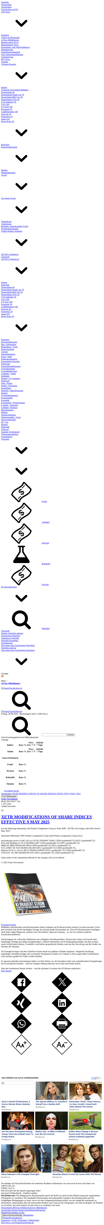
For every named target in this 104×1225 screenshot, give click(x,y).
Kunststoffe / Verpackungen (13, 403)
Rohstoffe (5, 427)
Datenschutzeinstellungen (12, 1215)
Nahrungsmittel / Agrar (11, 417)
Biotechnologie (7, 349)
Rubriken (5, 35)
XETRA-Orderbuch (9, 254)
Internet (4, 393)
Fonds (44, 501)
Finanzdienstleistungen (11, 366)
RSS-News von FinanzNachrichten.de (17, 1222)
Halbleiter (5, 376)
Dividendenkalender (9, 229)
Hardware (5, 381)
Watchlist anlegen (8, 648)
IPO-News (5, 59)
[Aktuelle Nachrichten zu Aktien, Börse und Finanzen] (11, 688)
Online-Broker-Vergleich (11, 231)
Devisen (45, 584)
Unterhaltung (6, 437)
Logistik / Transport (9, 405)
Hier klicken (6, 971)
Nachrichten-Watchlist (10, 636)
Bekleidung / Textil (9, 347)
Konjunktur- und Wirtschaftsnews (15, 47)
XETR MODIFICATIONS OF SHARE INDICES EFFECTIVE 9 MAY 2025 (46, 819)
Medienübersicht (8, 173)
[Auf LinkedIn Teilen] (62, 1012)
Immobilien (6, 388)
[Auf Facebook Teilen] (21, 991)
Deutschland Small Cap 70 (12, 95)
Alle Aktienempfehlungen (12, 54)
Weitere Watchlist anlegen (12, 633)
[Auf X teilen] (62, 991)
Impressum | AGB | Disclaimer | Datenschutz (20, 1220)
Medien (4, 170)
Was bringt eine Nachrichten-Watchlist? (18, 645)
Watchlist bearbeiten (9, 640)
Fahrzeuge (5, 364)
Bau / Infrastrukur (8, 344)
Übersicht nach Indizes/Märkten (14, 90)
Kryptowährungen (9, 587)
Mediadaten (28, 1215)
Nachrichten (6, 5)
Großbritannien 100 (9, 112)
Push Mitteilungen (9, 796)
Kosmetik (5, 400)
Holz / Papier (6, 383)
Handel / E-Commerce (10, 378)
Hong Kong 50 (7, 121)
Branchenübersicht (9, 147)
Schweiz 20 (6, 114)
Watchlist (46, 628)
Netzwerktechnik (8, 420)
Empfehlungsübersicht (10, 52)
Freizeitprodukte (8, 369)
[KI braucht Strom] (27, 922)
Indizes (4, 87)
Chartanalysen (7, 57)
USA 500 (5, 104)
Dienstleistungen (8, 354)
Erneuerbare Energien (10, 361)
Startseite (5, 2)
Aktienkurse (6, 221)
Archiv (4, 175)
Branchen (5, 144)
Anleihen (46, 522)
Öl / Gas (4, 422)
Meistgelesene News (10, 45)
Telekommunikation (9, 434)
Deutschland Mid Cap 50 (12, 97)
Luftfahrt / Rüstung (9, 407)
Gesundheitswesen (9, 371)
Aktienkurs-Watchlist (10, 638)
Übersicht (5, 257)
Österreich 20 (7, 116)
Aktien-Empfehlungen (27, 1210)
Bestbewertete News (10, 42)
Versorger (5, 439)
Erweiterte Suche (8, 198)
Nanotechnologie (8, 415)
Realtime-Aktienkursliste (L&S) (14, 226)
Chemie (4, 352)
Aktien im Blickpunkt (10, 37)
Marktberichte (7, 50)
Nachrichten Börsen (9, 1210)
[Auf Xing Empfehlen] (21, 1012)
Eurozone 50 (6, 109)
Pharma (4, 424)
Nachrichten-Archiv (16, 1212)
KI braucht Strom (8, 925)
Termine (4, 62)
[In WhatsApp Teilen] (21, 1033)
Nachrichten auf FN (9, 9)
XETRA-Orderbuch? (10, 259)
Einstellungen (7, 643)
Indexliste (5, 285)
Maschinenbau (7, 410)
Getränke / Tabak (8, 373)
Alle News (5, 12)
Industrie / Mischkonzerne (12, 390)
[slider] (5, 808)
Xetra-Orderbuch (21, 1208)
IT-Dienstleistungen (9, 395)
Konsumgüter (7, 398)
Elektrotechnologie (9, 359)
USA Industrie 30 (8, 102)
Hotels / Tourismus (9, 386)
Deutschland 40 (7, 92)
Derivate (45, 543)
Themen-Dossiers (8, 64)
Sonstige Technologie (10, 432)
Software (5, 429)
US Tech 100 (6, 107)
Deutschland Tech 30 (10, 99)
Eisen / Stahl (6, 356)
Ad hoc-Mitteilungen (10, 40)
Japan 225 (5, 119)
